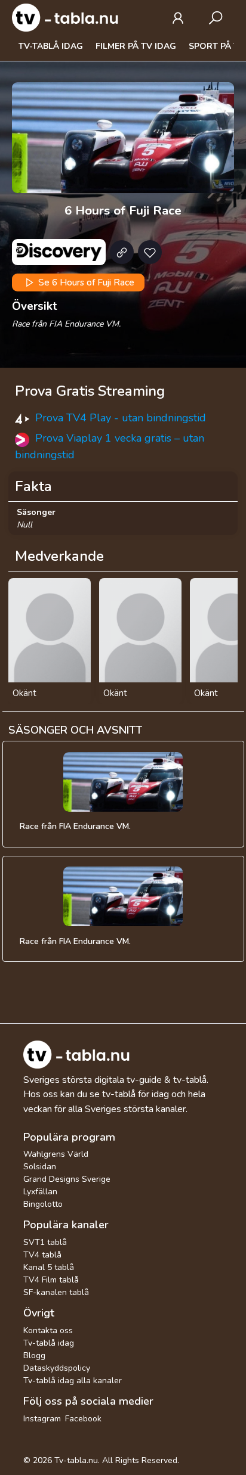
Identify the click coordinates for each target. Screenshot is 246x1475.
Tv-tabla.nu (76, 1460)
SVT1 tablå (45, 1242)
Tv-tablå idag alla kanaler (72, 1380)
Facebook (83, 1418)
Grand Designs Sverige (66, 1179)
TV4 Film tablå (51, 1279)
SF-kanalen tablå (56, 1292)
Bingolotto (43, 1204)
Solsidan (39, 1166)
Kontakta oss (48, 1330)
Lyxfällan (40, 1191)
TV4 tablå (42, 1254)
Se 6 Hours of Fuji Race (85, 282)
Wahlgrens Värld (55, 1154)
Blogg (34, 1355)
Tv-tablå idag (51, 46)
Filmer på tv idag (136, 46)
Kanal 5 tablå (48, 1267)
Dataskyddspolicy (56, 1368)
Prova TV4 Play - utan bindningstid (120, 418)
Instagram (42, 1418)
